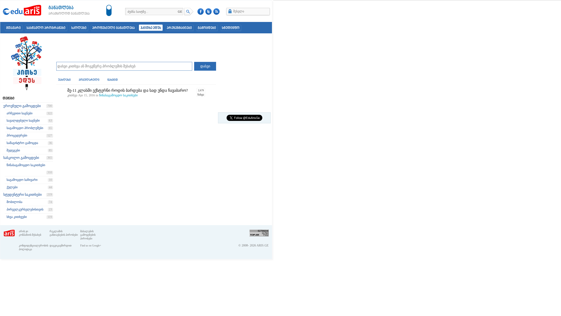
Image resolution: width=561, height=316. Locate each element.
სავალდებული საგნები (23, 120)
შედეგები (13, 150)
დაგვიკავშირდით (61, 245)
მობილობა (14, 202)
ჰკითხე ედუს (150, 28)
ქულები (12, 187)
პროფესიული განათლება (113, 28)
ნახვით (112, 80)
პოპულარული (89, 80)
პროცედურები (17, 135)
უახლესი (64, 80)
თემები (8, 98)
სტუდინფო (231, 28)
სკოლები (79, 28)
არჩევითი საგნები (19, 113)
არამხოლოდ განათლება (62, 14)
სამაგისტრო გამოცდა (22, 143)
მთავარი (13, 28)
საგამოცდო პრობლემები (25, 128)
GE (180, 11)
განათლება (61, 8)
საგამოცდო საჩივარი (22, 179)
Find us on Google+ (90, 245)
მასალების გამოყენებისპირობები (88, 235)
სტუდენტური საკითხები (22, 194)
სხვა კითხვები (17, 217)
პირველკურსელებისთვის (25, 209)
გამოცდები (207, 28)
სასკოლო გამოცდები (21, 158)
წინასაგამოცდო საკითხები (26, 165)
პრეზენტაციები (179, 28)
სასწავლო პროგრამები (46, 28)
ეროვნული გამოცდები (22, 106)
